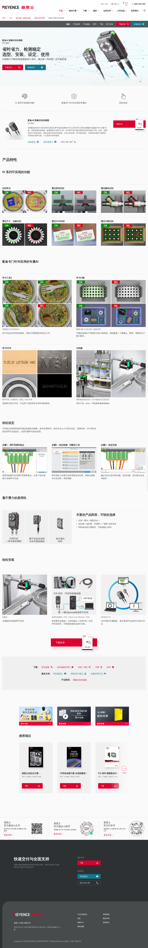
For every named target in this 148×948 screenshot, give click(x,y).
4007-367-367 (140, 4)
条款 (79, 918)
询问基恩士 (48, 141)
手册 (97, 667)
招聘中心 (116, 4)
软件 (109, 667)
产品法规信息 (82, 914)
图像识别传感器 (80, 679)
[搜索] (145, 11)
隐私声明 (106, 918)
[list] (74, 770)
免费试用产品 (97, 673)
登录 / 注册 (104, 4)
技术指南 (45, 667)
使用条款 (106, 922)
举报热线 (106, 914)
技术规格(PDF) (63, 667)
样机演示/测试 (77, 673)
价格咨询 (32, 141)
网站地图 (80, 926)
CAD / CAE (82, 667)
